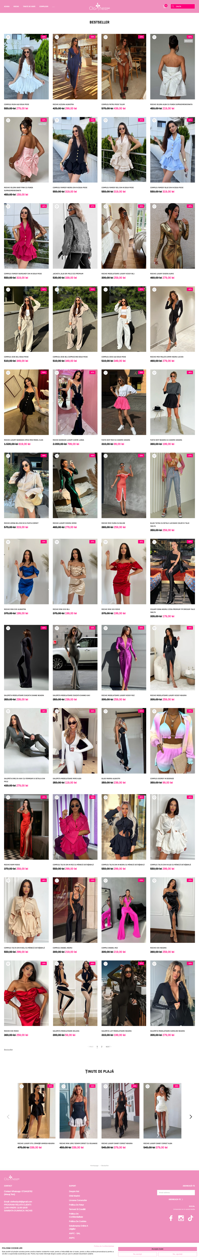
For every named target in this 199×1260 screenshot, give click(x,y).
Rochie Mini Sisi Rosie (111, 609)
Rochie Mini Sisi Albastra (15, 609)
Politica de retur (76, 1205)
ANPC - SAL (74, 1233)
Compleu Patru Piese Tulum (113, 104)
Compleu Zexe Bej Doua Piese (16, 357)
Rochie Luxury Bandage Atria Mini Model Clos (23, 440)
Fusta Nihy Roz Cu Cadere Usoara (116, 440)
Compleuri (43, 6)
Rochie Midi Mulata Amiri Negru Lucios (166, 357)
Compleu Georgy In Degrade (162, 778)
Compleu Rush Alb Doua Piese (16, 104)
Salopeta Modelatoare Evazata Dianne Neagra (24, 695)
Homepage (94, 1166)
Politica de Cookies (77, 1221)
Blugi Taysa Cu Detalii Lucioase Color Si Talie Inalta (169, 524)
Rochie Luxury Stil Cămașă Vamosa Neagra (36, 1143)
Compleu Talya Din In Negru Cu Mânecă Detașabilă (123, 865)
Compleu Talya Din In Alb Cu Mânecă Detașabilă (170, 865)
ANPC (72, 1238)
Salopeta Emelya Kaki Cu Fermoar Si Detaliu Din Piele (24, 780)
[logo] (99, 6)
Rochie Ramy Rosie (12, 865)
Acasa (6, 6)
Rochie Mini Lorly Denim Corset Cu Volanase (78, 1143)
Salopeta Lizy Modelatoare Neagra (117, 1031)
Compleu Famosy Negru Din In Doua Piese (70, 187)
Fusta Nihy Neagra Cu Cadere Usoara (166, 440)
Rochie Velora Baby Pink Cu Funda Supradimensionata (18, 189)
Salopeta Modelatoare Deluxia (66, 1031)
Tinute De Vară (29, 6)
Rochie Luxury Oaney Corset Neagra (117, 1143)
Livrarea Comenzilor (78, 1200)
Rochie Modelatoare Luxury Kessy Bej (118, 274)
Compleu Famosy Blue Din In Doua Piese (166, 187)
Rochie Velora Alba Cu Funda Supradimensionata (171, 104)
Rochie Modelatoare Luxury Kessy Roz (118, 695)
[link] (26, 66)
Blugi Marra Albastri (111, 778)
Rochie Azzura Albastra (63, 104)
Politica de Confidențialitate (104, 1246)
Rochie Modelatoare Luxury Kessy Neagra (168, 695)
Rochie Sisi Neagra (158, 948)
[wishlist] (8, 37)
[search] (173, 6)
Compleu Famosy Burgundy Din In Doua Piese (23, 274)
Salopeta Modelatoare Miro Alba (67, 778)
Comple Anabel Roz (110, 948)
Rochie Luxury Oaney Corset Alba (157, 1143)
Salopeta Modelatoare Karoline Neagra (167, 1031)
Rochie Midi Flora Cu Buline (113, 523)
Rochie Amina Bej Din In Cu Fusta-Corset (21, 523)
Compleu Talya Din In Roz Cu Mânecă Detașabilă (73, 865)
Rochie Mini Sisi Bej (61, 609)
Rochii (16, 6)
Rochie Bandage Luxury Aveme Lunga (68, 440)
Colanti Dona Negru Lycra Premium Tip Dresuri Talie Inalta (172, 611)
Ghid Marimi (74, 1196)
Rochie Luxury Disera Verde (65, 523)
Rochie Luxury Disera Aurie (162, 274)
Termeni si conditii (77, 1209)
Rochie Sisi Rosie (11, 1031)
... (53, 6)
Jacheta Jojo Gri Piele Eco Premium (68, 274)
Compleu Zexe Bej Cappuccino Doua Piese (70, 357)
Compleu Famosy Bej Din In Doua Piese (118, 187)
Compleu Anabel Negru (62, 948)
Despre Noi (74, 1191)
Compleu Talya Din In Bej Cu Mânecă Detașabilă (24, 948)
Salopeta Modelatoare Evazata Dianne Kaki (71, 695)
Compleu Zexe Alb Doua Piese (114, 357)
